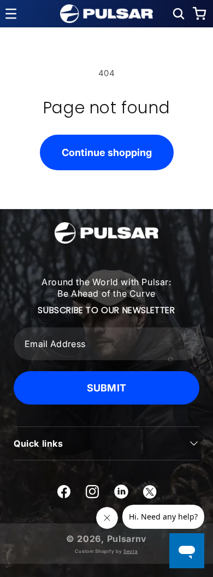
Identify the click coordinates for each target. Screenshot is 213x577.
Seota (130, 551)
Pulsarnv (127, 538)
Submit (107, 388)
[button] (178, 14)
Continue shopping (107, 152)
